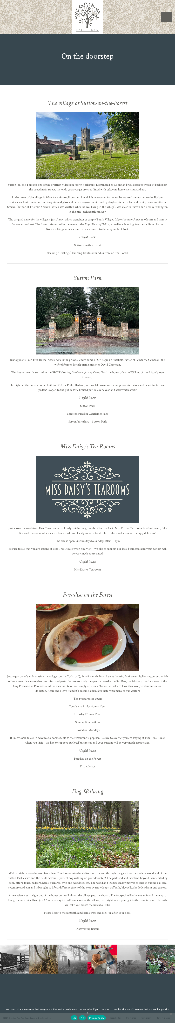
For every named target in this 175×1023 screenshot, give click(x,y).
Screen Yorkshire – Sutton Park (87, 422)
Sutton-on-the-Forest (87, 245)
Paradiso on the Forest (87, 759)
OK (74, 1018)
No (82, 1018)
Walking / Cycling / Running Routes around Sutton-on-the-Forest (87, 253)
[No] (170, 1014)
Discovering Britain (88, 929)
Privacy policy (96, 1018)
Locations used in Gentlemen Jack (87, 414)
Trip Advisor (87, 766)
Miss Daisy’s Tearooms (87, 570)
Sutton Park (87, 406)
